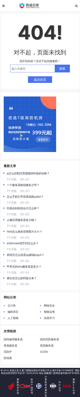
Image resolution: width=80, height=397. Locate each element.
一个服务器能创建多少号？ (23, 185)
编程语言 (13, 311)
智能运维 (49, 311)
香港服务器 (10, 345)
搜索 (62, 68)
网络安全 (49, 305)
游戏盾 (8, 358)
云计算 (12, 305)
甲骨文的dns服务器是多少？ (24, 266)
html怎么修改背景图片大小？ (24, 231)
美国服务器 (47, 345)
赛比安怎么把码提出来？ (22, 278)
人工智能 (13, 318)
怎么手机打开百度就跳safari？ (25, 196)
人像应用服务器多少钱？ (22, 220)
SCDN (44, 351)
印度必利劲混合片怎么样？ (23, 208)
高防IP (8, 351)
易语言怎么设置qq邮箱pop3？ (25, 254)
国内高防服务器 (50, 339)
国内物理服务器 (13, 339)
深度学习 (49, 318)
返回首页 (40, 80)
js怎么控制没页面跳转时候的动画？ (28, 173)
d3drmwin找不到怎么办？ (23, 243)
